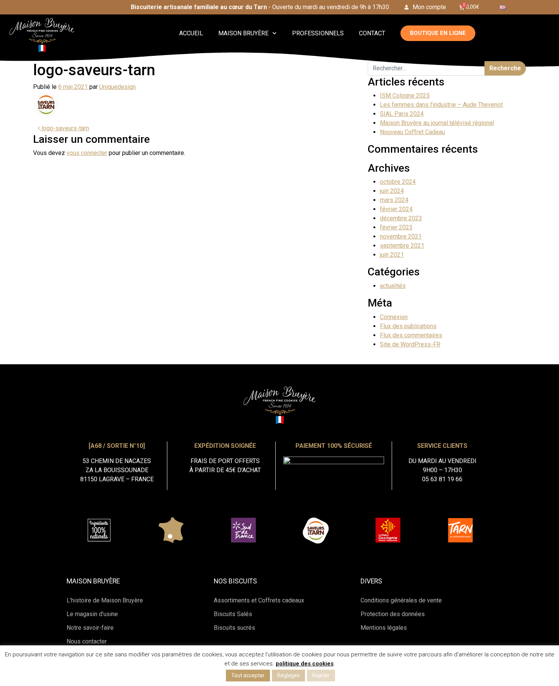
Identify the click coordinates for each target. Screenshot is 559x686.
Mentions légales (383, 627)
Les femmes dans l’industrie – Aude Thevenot (441, 104)
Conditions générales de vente (401, 600)
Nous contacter (87, 641)
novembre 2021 (401, 236)
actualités (393, 285)
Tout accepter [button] (248, 675)
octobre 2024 (398, 181)
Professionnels (318, 33)
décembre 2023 (401, 218)
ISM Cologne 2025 (405, 95)
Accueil (191, 33)
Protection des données (392, 614)
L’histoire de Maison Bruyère (105, 600)
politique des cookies (304, 663)
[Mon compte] (406, 7)
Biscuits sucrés (234, 627)
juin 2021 (392, 254)
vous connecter (87, 152)
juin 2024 (392, 190)
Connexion (394, 317)
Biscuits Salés (233, 614)
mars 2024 (394, 200)
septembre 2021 (402, 245)
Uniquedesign (117, 86)
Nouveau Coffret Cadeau (412, 132)
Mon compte (429, 7)
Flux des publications (408, 326)
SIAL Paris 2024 (402, 113)
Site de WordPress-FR (410, 344)
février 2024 (396, 209)
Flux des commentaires (411, 335)
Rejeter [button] (321, 675)
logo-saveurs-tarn (64, 128)
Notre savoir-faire (90, 627)
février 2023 (396, 227)
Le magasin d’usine (92, 614)
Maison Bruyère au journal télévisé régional (437, 122)
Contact (372, 33)
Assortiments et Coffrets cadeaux (259, 600)
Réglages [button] (288, 675)
